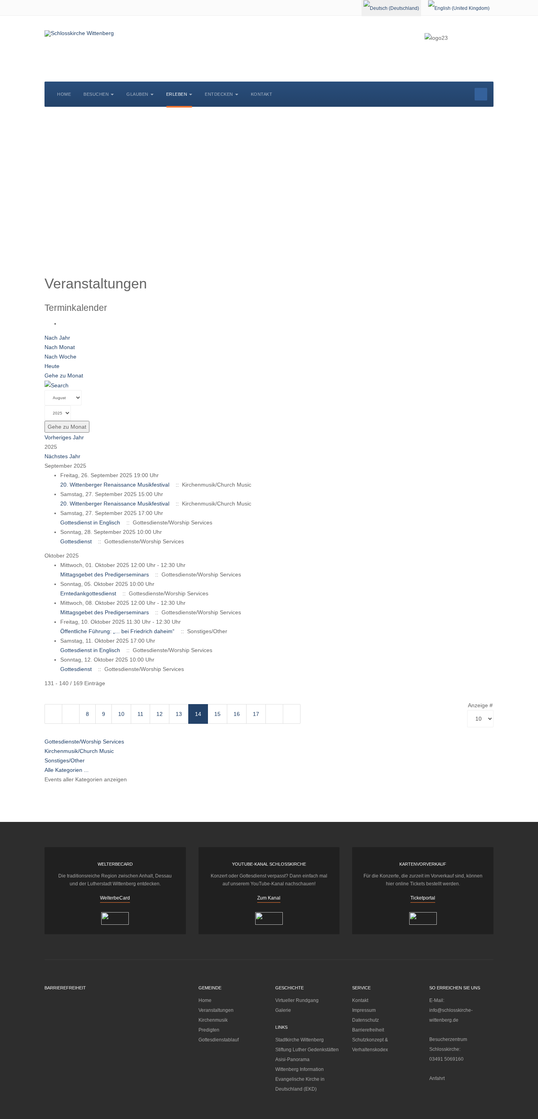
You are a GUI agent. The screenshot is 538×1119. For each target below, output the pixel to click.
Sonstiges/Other (65, 760)
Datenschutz (365, 1020)
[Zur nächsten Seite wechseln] (274, 714)
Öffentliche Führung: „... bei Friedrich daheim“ (117, 631)
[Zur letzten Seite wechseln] (292, 714)
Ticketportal (422, 898)
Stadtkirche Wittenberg (299, 1040)
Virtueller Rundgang (297, 1000)
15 (217, 714)
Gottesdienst (76, 541)
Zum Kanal (268, 898)
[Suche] (57, 385)
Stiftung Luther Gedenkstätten (307, 1049)
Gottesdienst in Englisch (90, 522)
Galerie (283, 1010)
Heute (52, 366)
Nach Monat (60, 347)
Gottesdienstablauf (219, 1040)
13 (179, 714)
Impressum (364, 1010)
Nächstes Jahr (62, 456)
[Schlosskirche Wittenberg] (79, 33)
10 (121, 714)
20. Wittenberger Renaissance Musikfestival (114, 484)
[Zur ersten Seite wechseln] (53, 714)
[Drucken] (62, 323)
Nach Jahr (57, 338)
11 (140, 714)
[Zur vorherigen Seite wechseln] (71, 714)
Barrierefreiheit (368, 1030)
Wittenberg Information (299, 1069)
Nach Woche (60, 356)
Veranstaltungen (216, 1010)
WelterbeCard (115, 898)
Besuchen (96, 94)
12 (159, 714)
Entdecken (219, 94)
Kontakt (262, 94)
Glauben (137, 94)
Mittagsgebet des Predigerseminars (104, 574)
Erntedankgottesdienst (88, 593)
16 (237, 714)
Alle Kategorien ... (67, 770)
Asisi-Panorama (292, 1059)
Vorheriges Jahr (64, 437)
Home (64, 94)
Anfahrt (437, 1078)
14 (198, 714)
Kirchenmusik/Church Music (79, 751)
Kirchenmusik (213, 1020)
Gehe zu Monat (64, 375)
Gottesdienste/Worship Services (84, 741)
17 (256, 714)
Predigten (209, 1030)
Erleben (176, 94)
